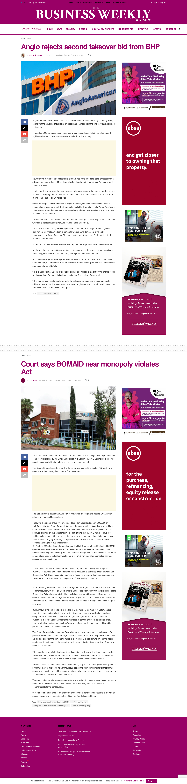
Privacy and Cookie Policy (133, 780)
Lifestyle (143, 29)
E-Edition (83, 29)
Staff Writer (33, 380)
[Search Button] (179, 29)
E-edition (123, 3)
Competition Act (80, 702)
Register (163, 3)
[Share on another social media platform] (24, 140)
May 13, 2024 (52, 55)
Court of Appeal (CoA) (81, 706)
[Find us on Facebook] (21, 2)
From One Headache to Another (71, 740)
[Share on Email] (24, 134)
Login (155, 3)
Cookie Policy (98, 3)
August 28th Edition (66, 735)
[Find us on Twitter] (25, 2)
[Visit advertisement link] (93, 14)
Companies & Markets (103, 29)
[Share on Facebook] (24, 122)
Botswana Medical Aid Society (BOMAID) (54, 702)
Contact (107, 3)
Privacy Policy (87, 3)
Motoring (24, 757)
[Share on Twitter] (24, 128)
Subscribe (115, 3)
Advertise (78, 3)
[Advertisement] (74, 158)
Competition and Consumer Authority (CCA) (51, 706)
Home (50, 29)
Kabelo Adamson (35, 55)
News (59, 29)
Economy (70, 29)
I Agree (151, 781)
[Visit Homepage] (31, 29)
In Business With (126, 29)
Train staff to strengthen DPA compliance (74, 731)
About (71, 3)
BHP (56, 293)
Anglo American (44, 293)
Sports (157, 29)
